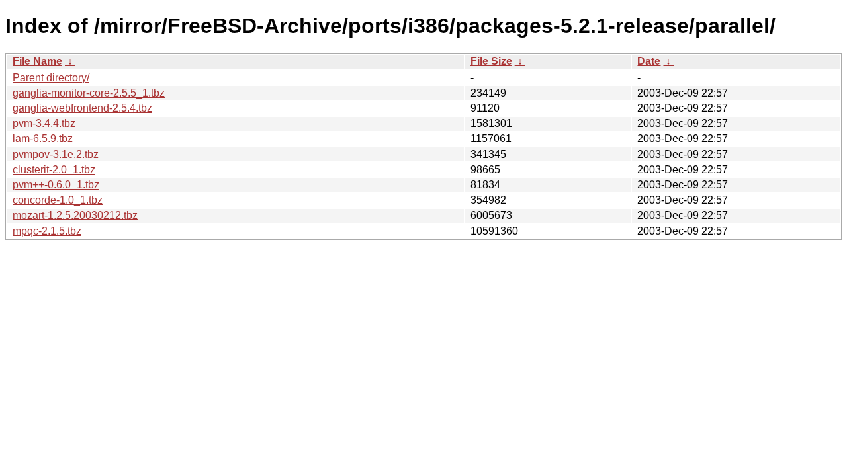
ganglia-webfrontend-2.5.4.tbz (82, 108)
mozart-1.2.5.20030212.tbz (75, 215)
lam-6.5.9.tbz (43, 138)
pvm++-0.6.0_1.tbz (56, 184)
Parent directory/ (51, 77)
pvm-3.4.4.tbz (44, 123)
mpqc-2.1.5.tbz (47, 231)
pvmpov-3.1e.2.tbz (56, 154)
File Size (491, 61)
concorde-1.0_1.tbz (58, 200)
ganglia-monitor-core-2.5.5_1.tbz (89, 93)
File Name (37, 61)
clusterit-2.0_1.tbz (54, 169)
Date (648, 61)
